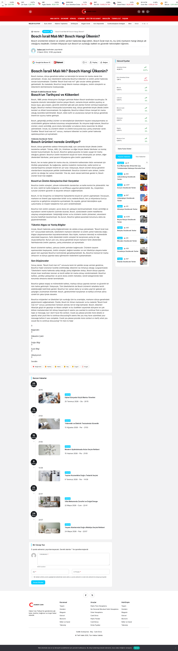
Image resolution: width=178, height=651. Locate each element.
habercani (41, 49)
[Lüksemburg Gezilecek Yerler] (132, 176)
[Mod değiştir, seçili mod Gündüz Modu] (30, 11)
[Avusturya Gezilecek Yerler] (132, 251)
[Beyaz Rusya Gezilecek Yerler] (132, 219)
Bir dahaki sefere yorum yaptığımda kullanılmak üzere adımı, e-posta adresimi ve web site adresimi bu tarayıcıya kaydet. (70, 577)
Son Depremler (98, 23)
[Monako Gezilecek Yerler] (132, 240)
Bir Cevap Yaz (39, 545)
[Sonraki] (2, 6)
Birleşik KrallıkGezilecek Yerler (44, 92)
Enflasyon (74, 23)
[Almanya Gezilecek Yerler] (132, 209)
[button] (143, 11)
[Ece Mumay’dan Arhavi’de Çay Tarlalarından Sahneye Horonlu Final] (132, 165)
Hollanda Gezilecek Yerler (42, 139)
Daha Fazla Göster (124, 149)
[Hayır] (175, 648)
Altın (130, 23)
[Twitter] (92, 595)
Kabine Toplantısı (61, 23)
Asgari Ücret (85, 23)
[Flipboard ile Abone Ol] (58, 62)
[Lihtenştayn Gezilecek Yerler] (132, 198)
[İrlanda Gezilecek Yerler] (132, 261)
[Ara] (139, 11)
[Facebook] (85, 595)
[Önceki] (2, 2)
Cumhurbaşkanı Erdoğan (116, 23)
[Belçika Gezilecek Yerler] (132, 230)
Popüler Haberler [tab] (124, 157)
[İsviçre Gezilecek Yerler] (132, 187)
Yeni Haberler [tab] (140, 157)
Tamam (136, 648)
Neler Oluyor (34, 23)
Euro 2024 (48, 23)
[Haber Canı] (89, 11)
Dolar (137, 23)
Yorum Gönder (38, 582)
